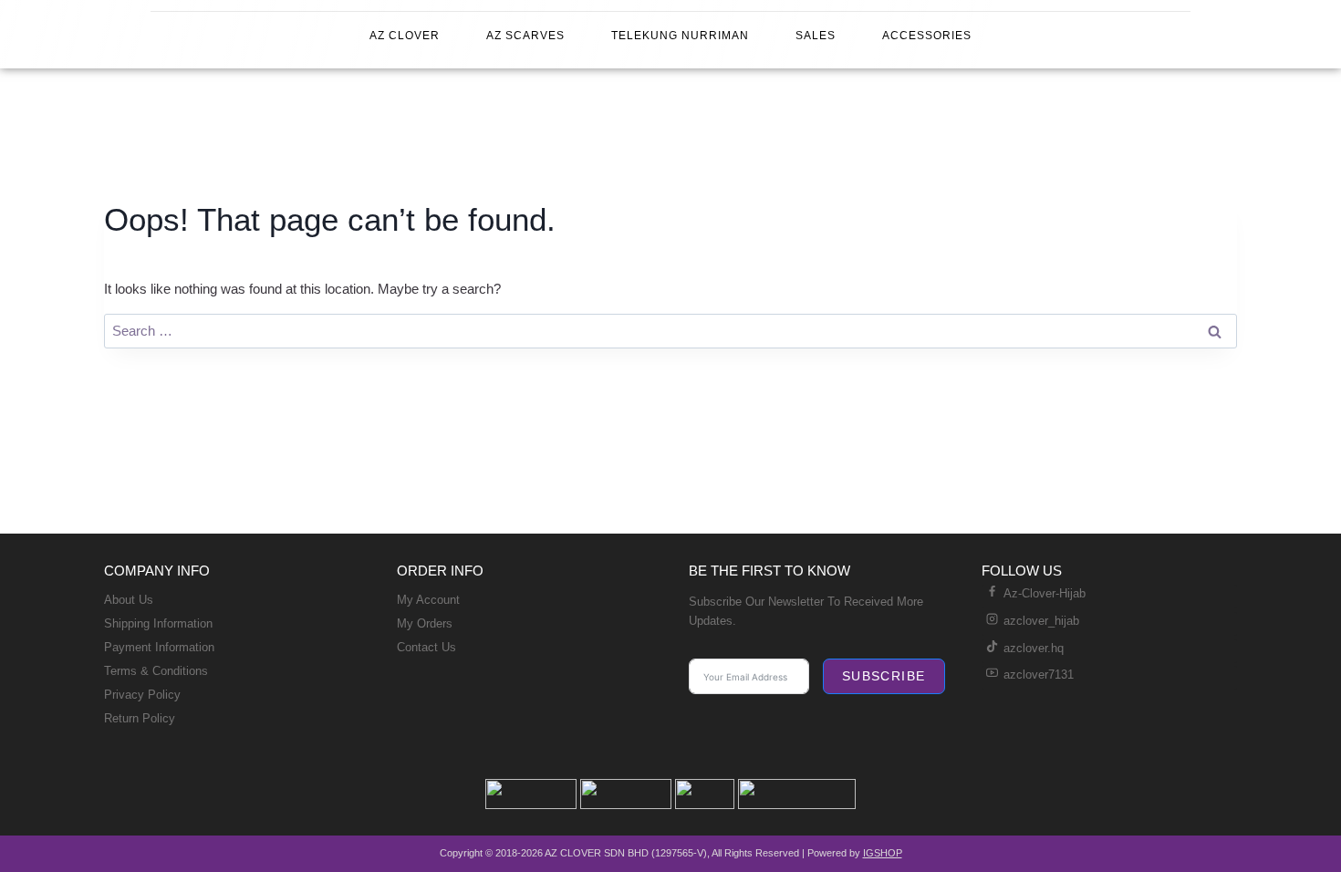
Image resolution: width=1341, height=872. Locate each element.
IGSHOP (882, 852)
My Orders (424, 623)
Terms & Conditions (156, 671)
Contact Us (426, 647)
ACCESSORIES (927, 35)
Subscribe (884, 676)
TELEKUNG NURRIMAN (680, 35)
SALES (815, 35)
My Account (428, 600)
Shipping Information (158, 623)
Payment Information (159, 647)
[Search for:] (670, 330)
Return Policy (139, 718)
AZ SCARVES (525, 35)
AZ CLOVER (404, 35)
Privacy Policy (142, 694)
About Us (128, 600)
